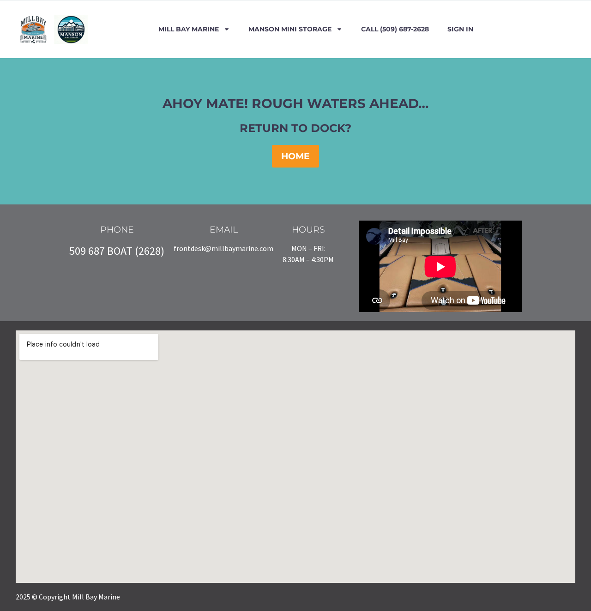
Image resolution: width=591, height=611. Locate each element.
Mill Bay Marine (188, 29)
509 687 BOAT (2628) (116, 251)
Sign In (460, 29)
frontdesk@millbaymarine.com (223, 248)
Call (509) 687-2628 (395, 29)
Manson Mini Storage (290, 29)
